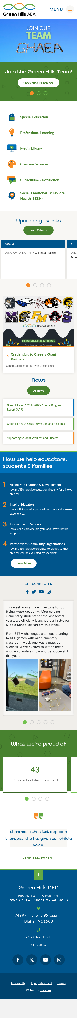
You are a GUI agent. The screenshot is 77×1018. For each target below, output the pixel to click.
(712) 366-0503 (38, 937)
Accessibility (18, 983)
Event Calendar (38, 230)
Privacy (61, 983)
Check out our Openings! (38, 83)
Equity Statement (41, 983)
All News (38, 391)
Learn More (24, 563)
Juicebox (45, 990)
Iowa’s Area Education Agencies (38, 900)
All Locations (38, 945)
